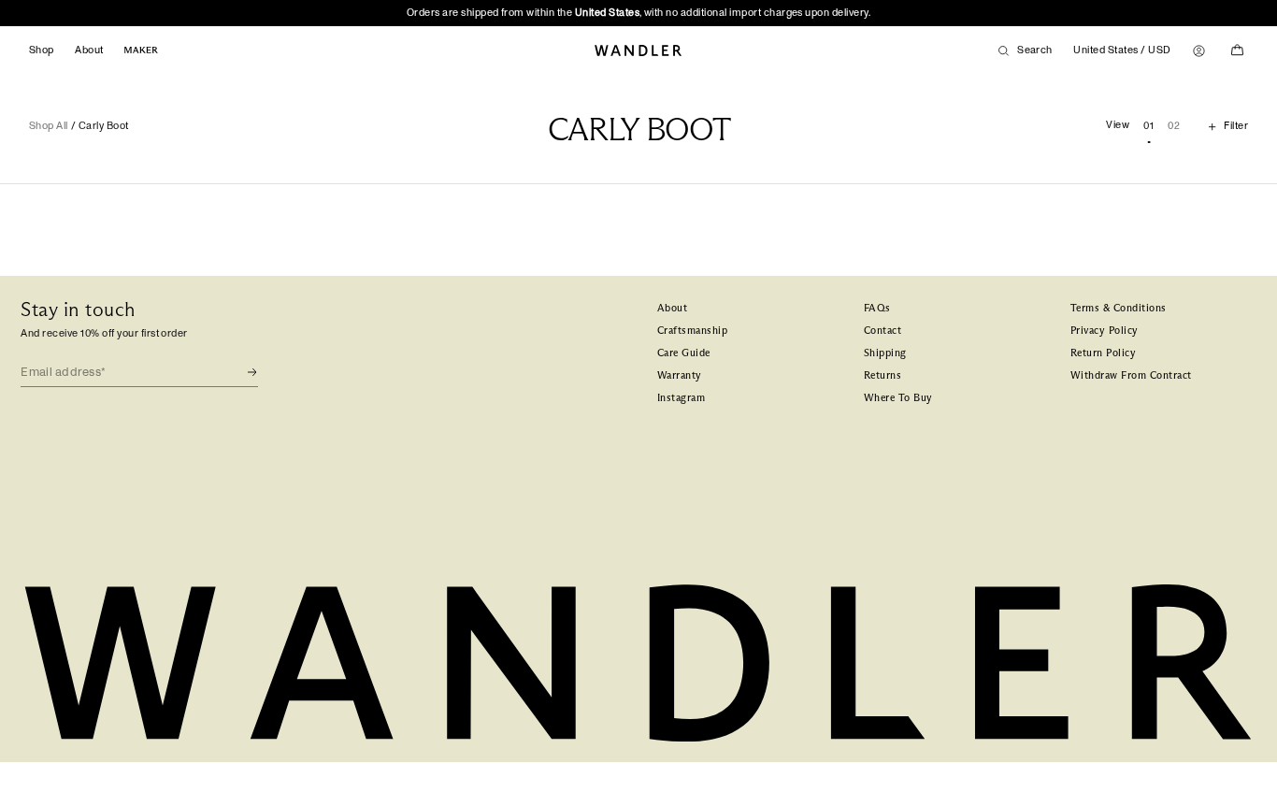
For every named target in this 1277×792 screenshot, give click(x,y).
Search (1035, 50)
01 (1148, 126)
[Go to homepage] (638, 50)
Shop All (48, 126)
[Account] (1199, 51)
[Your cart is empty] (1237, 50)
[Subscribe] (243, 372)
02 (1174, 126)
